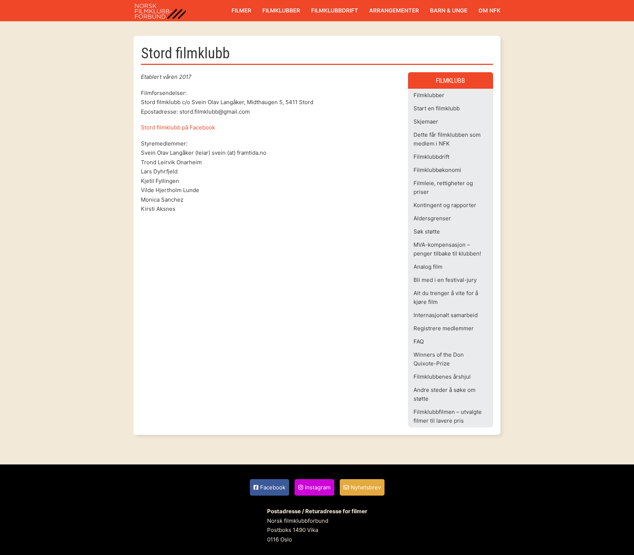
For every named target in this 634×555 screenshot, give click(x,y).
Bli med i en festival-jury (445, 279)
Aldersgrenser (432, 218)
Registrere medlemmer (443, 328)
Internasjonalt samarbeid (445, 315)
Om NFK (489, 10)
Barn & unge (448, 10)
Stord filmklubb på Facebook (178, 127)
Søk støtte (426, 231)
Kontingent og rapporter (444, 205)
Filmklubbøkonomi (437, 169)
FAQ (418, 341)
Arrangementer (394, 10)
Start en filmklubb (436, 108)
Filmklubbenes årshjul (442, 376)
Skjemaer (425, 121)
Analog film (427, 266)
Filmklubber (281, 10)
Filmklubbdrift (334, 10)
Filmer (241, 10)
